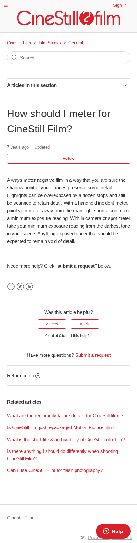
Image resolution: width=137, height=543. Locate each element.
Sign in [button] (120, 5)
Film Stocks (50, 42)
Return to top (20, 375)
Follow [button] (68, 158)
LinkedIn (29, 287)
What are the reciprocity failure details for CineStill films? (65, 415)
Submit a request (93, 355)
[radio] (52, 324)
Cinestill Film (19, 42)
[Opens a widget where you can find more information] (113, 532)
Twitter (20, 287)
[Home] (68, 18)
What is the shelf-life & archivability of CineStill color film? (66, 439)
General (75, 42)
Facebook (11, 287)
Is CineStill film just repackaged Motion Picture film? (60, 427)
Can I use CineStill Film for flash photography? (55, 470)
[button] (6, 5)
